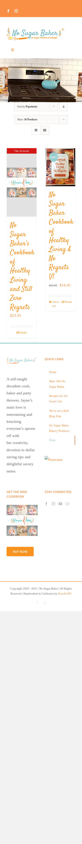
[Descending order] (63, 106)
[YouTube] (60, 503)
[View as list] (44, 130)
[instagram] (16, 11)
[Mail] (67, 503)
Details (23, 332)
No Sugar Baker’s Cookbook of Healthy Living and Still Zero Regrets (22, 266)
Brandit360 (65, 593)
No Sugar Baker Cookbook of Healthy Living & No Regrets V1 (61, 236)
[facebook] (8, 11)
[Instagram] (53, 503)
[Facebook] (46, 503)
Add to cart (55, 303)
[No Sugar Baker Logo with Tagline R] (37, 28)
